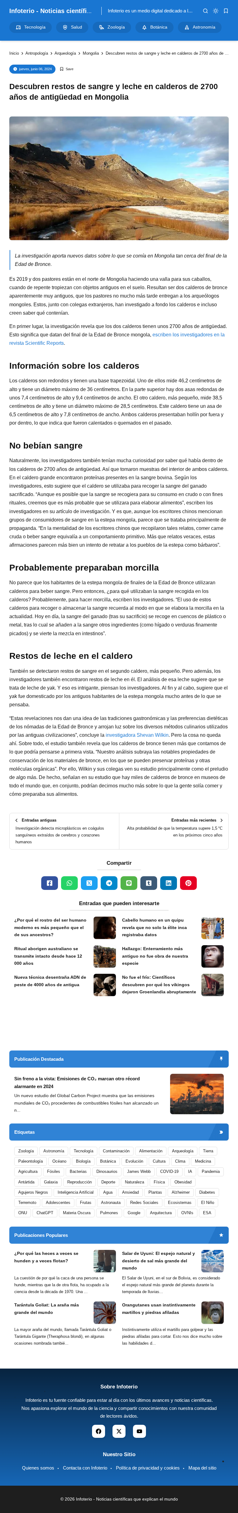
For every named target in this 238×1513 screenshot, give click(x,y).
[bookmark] (226, 11)
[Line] (129, 883)
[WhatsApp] (69, 883)
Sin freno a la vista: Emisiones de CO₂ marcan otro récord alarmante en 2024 (77, 1082)
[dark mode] (215, 11)
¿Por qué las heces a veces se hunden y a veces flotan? (46, 1257)
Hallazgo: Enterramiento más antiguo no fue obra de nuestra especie (155, 956)
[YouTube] (139, 1431)
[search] (205, 11)
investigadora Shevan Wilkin (137, 735)
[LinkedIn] (168, 883)
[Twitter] (89, 883)
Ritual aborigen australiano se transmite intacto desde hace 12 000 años (48, 956)
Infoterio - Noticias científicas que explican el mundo (87, 10)
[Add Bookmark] (66, 69)
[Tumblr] (148, 883)
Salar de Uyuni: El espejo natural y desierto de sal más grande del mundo (158, 1261)
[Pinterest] (188, 883)
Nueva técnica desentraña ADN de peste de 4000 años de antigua (50, 981)
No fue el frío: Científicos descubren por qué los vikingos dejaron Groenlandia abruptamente (159, 985)
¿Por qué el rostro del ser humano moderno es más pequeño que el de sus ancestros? (50, 927)
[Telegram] (109, 883)
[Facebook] (49, 883)
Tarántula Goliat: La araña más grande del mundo (46, 1308)
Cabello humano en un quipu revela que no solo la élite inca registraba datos (154, 927)
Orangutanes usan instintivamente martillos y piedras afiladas (159, 1308)
